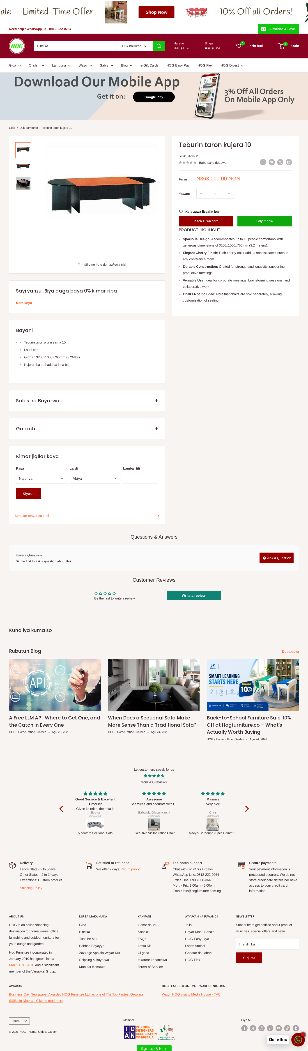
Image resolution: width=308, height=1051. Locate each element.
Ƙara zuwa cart (206, 221)
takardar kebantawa (152, 960)
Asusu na (212, 48)
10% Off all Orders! (188, 12)
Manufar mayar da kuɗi (32, 516)
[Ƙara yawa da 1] (229, 193)
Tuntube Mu (88, 939)
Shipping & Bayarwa (94, 960)
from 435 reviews (154, 782)
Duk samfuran (29, 127)
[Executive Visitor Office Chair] (95, 824)
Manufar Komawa (92, 967)
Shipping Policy (31, 888)
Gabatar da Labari (198, 953)
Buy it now (264, 221)
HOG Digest (230, 65)
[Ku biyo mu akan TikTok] (287, 1028)
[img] (154, 776)
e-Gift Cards (149, 65)
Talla (188, 925)
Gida (12, 65)
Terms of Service (150, 967)
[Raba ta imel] (289, 162)
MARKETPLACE (21, 965)
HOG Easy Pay (178, 65)
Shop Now (89, 12)
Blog (124, 65)
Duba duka (291, 651)
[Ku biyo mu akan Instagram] (261, 1028)
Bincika (84, 932)
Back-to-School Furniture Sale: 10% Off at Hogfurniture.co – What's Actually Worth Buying (249, 724)
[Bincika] (159, 46)
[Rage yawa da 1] (201, 193)
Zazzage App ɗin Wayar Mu (99, 953)
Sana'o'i (143, 932)
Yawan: (184, 194)
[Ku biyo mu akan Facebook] (244, 1028)
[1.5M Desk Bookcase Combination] (213, 824)
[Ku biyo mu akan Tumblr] (296, 1028)
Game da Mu (147, 925)
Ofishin (34, 65)
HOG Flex (205, 65)
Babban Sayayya (91, 946)
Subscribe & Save (282, 29)
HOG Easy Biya (197, 939)
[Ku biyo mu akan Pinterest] (270, 1028)
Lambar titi (131, 468)
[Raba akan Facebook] (263, 162)
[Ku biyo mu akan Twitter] (253, 1028)
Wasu (83, 65)
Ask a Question (279, 558)
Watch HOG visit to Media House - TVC (191, 994)
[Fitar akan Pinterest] (272, 162)
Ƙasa (20, 468)
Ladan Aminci (195, 946)
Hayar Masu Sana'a (199, 932)
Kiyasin (28, 494)
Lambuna (59, 65)
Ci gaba (143, 953)
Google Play (154, 97)
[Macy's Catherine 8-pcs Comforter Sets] (154, 824)
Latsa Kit (144, 946)
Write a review (193, 595)
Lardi (74, 468)
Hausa (15, 1021)
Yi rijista (249, 958)
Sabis (104, 65)
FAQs (142, 939)
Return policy (130, 869)
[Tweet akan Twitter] (280, 162)
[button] (62, 809)
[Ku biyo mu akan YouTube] (279, 1028)
